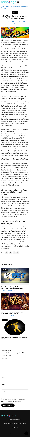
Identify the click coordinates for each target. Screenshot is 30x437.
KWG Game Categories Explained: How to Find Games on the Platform (13, 312)
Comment (4, 358)
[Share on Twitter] (6, 252)
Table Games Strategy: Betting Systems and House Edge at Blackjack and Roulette (14, 287)
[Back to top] (26, 433)
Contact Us (15, 427)
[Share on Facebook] (10, 252)
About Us (10, 423)
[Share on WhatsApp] (17, 252)
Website (3, 392)
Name (3, 377)
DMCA (24, 423)
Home (2, 6)
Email (3, 384)
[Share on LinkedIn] (14, 252)
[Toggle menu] (18, 2)
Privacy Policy (18, 423)
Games (7, 6)
